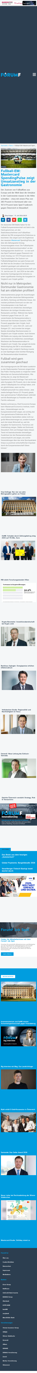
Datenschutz (7, 1266)
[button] (3, 220)
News (11, 145)
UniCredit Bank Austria (10, 1293)
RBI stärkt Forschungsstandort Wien (15, 580)
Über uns (6, 1258)
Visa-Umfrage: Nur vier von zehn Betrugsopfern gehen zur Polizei (13, 493)
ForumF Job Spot (15, 929)
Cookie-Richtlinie (8, 1262)
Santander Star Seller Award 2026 (14, 1152)
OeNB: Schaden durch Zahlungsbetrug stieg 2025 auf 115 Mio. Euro (19, 537)
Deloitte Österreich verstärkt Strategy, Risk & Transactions (18, 799)
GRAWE (5, 1348)
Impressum (6, 1270)
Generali (5, 1340)
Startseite (4, 145)
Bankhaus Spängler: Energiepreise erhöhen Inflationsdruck (17, 667)
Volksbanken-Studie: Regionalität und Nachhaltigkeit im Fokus (16, 711)
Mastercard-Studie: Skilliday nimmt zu (15, 1240)
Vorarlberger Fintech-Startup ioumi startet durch (17, 869)
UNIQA (5, 1332)
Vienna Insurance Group (11, 1328)
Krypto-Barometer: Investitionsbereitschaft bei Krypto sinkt (18, 623)
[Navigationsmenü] (34, 74)
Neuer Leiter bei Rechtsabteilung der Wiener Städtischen (18, 1196)
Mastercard (15, 240)
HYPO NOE (6, 1305)
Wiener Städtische (9, 1336)
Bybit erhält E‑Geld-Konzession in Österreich (18, 1109)
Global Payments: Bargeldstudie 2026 (18, 863)
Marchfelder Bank (8, 1318)
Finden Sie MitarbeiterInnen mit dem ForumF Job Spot (16, 940)
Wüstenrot (6, 1365)
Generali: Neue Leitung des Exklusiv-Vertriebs (15, 755)
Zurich (5, 1357)
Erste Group (7, 1285)
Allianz (5, 1344)
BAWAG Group (7, 1297)
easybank (6, 1314)
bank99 (5, 1309)
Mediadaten (7, 1275)
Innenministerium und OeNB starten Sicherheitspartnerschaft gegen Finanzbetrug (18, 1022)
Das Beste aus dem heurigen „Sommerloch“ (14, 855)
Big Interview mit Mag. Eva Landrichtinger (17, 1066)
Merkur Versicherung (10, 1361)
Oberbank (6, 1301)
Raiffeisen (6, 1289)
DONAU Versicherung (10, 1353)
